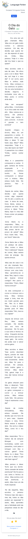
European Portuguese (12, 31)
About (23, 12)
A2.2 (18, 29)
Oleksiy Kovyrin (16, 535)
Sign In (14, 16)
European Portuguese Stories (15, 10)
